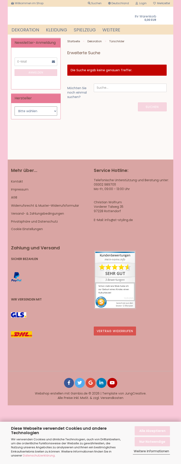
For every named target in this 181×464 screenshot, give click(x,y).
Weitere (111, 30)
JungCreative (135, 393)
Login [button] (142, 3)
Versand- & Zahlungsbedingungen (37, 213)
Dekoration (25, 30)
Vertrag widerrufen (115, 331)
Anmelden (35, 72)
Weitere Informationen (151, 451)
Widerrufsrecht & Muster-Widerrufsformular (45, 205)
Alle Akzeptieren (152, 431)
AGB (14, 197)
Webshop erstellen (49, 393)
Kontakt (17, 181)
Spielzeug (85, 30)
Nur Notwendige (152, 441)
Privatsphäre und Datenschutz (34, 221)
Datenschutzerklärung (39, 455)
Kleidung (56, 30)
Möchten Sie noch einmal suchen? (77, 92)
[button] (118, 3)
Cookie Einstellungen (27, 229)
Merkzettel (163, 3)
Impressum (19, 189)
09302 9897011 (105, 184)
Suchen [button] (96, 3)
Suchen (152, 107)
